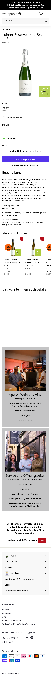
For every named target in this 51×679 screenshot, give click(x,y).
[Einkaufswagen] (41, 14)
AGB (4, 617)
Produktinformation (10, 215)
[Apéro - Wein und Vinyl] (25, 370)
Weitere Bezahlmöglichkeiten (25, 165)
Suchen (5, 610)
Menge (5, 125)
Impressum (7, 613)
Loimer (5, 43)
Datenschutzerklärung (12, 620)
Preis (4, 103)
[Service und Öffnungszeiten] (25, 451)
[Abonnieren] (42, 540)
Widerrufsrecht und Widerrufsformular (18, 624)
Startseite (6, 29)
